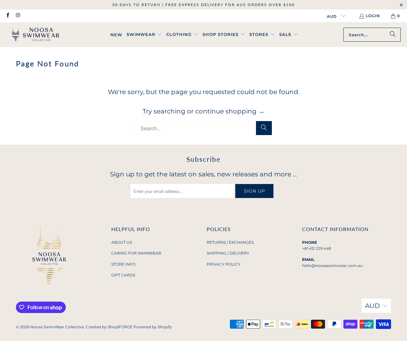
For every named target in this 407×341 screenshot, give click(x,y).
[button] (144, 34)
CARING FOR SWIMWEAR (136, 253)
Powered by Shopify (153, 326)
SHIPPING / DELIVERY (228, 253)
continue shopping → (230, 111)
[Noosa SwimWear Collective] (35, 34)
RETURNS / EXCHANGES (230, 242)
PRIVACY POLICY (223, 264)
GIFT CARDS (123, 275)
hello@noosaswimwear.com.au (332, 265)
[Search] (393, 35)
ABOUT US (121, 242)
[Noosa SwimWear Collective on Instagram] (17, 15)
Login (373, 15)
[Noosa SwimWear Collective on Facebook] (7, 15)
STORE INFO (123, 264)
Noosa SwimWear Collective (57, 326)
